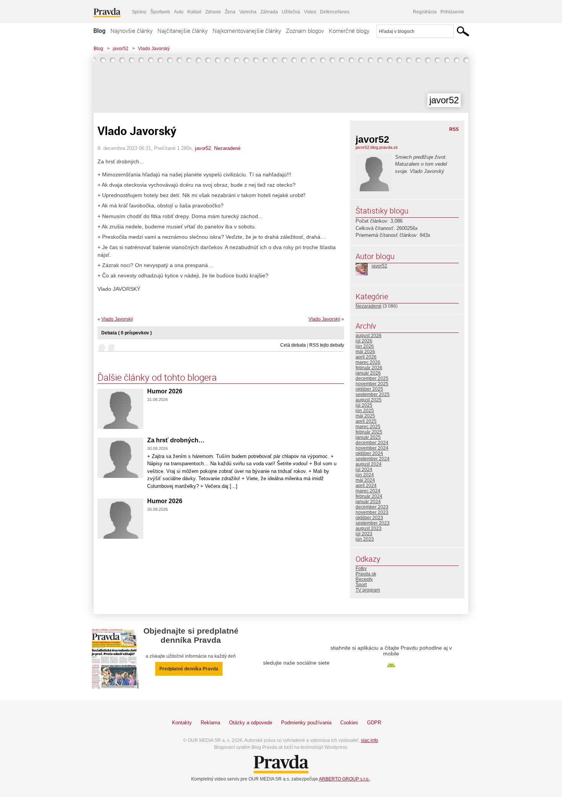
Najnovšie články (131, 30)
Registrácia (425, 12)
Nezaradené (227, 148)
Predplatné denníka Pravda (188, 669)
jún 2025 (365, 410)
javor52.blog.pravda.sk (377, 147)
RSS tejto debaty (326, 345)
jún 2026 (365, 346)
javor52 (120, 48)
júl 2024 (364, 469)
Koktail (194, 12)
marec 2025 (368, 426)
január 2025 (368, 437)
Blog (99, 30)
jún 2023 (365, 539)
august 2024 (369, 464)
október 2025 (369, 389)
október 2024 (369, 453)
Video (310, 12)
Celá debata (293, 345)
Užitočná (291, 12)
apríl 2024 (366, 485)
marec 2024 (368, 491)
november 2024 (372, 448)
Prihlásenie (452, 12)
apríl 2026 (366, 357)
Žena (230, 12)
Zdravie (213, 12)
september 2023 (373, 523)
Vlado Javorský (154, 48)
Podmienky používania (306, 722)
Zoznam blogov (305, 30)
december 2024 (372, 442)
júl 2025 (364, 405)
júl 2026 (364, 341)
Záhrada (269, 12)
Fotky (361, 568)
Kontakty (182, 722)
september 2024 (373, 458)
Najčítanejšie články (183, 30)
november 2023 (372, 512)
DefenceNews (334, 12)
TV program (368, 590)
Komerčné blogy (349, 30)
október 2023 (369, 517)
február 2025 (369, 432)
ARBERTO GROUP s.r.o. (344, 779)
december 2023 (372, 507)
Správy (139, 12)
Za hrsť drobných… (176, 440)
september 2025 (373, 394)
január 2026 (368, 373)
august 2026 (369, 335)
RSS (454, 129)
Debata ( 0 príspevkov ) (126, 333)
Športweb (160, 12)
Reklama (210, 722)
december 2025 (372, 378)
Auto (179, 12)
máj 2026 (365, 351)
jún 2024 (365, 475)
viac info (369, 740)
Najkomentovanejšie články (247, 30)
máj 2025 (365, 416)
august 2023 (369, 528)
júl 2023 (364, 533)
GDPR (374, 722)
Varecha (248, 12)
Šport (361, 584)
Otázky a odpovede (250, 722)
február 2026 (369, 367)
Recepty (364, 579)
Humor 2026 (164, 391)
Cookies (349, 722)
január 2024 (368, 501)
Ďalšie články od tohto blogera (157, 377)
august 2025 (369, 400)
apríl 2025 (366, 421)
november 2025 (372, 383)
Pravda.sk (366, 574)
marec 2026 (368, 362)
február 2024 (369, 496)
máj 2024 (365, 480)
